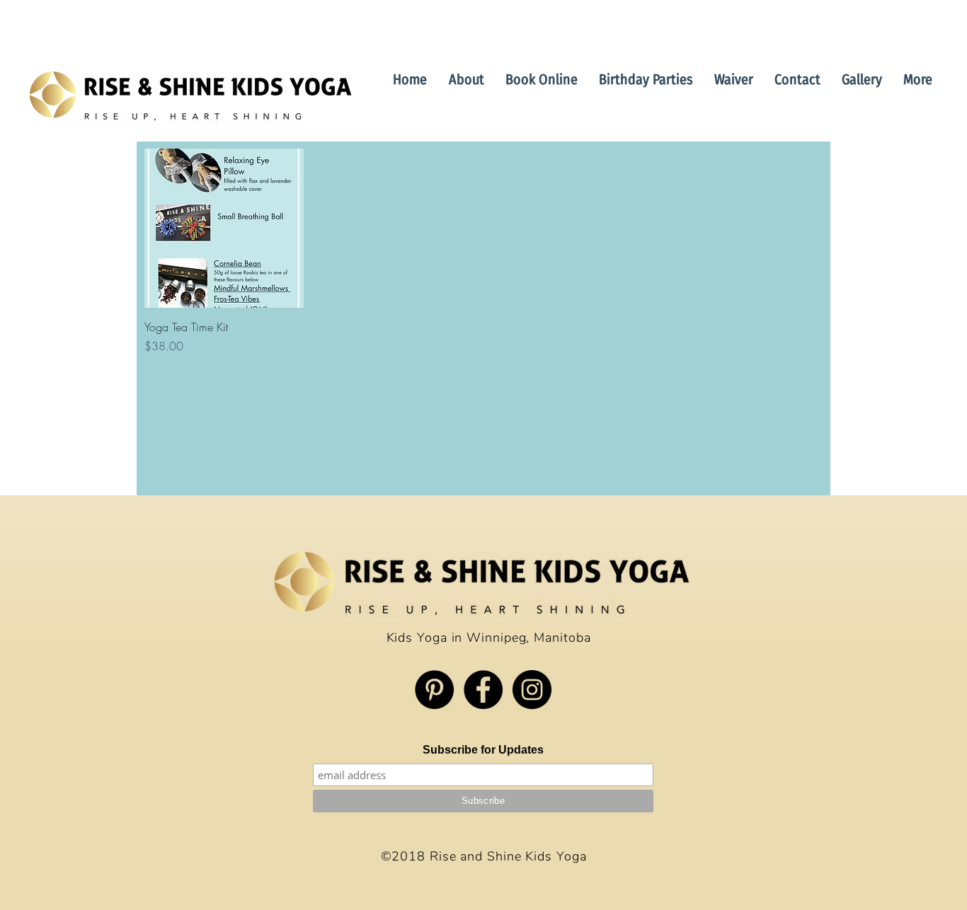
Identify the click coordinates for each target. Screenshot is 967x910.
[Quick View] (224, 228)
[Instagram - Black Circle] (532, 689)
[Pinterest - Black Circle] (434, 689)
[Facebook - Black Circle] (483, 689)
